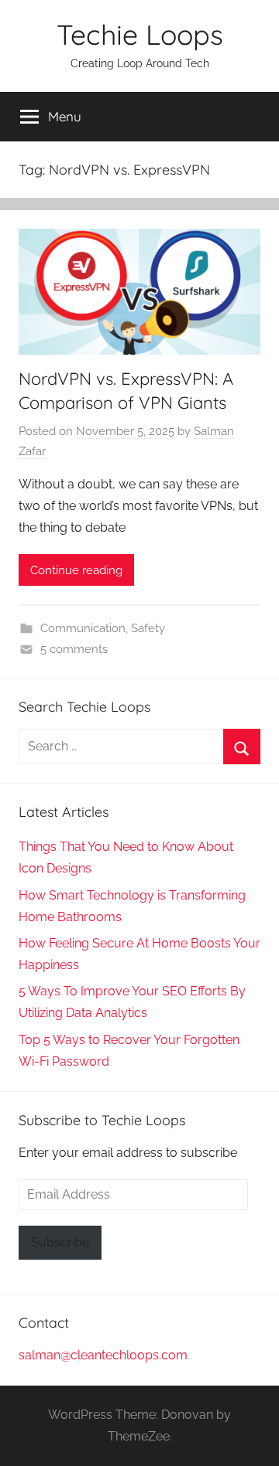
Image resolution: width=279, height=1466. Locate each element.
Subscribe (60, 1242)
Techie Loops (140, 34)
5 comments (74, 649)
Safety (148, 628)
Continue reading (76, 570)
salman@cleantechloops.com (103, 1355)
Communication (83, 628)
